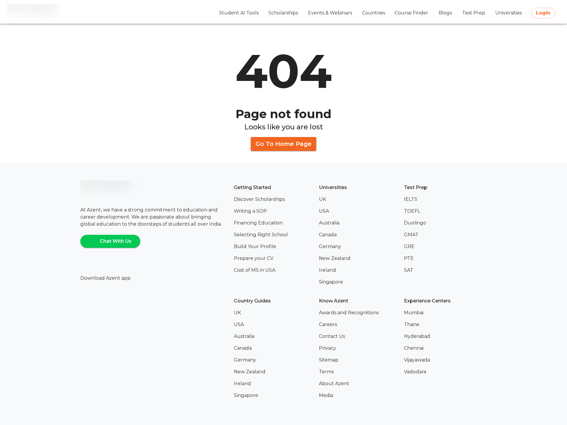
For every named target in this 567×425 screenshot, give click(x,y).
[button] (274, 199)
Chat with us (115, 241)
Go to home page (283, 143)
